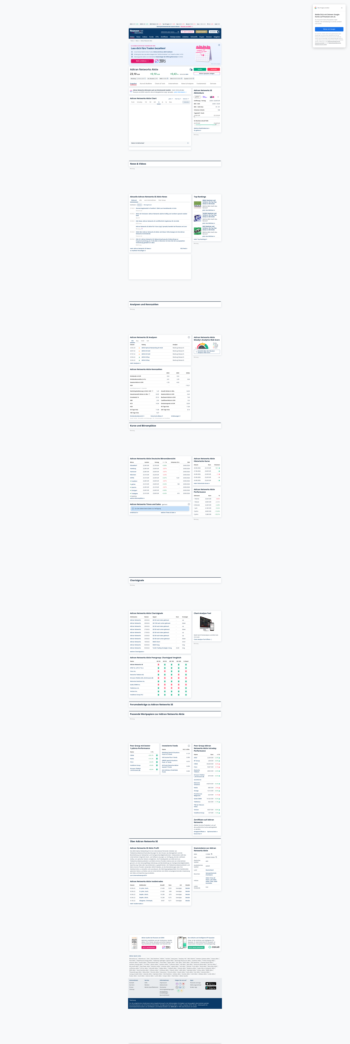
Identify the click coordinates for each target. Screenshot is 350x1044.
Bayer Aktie (171, 962)
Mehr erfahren (141, 61)
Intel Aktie (194, 974)
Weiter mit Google (329, 29)
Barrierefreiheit (164, 995)
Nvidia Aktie (142, 962)
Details (187, 888)
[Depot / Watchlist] (190, 69)
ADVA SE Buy (146, 357)
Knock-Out (197, 834)
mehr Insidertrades (136, 903)
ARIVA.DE (173, 1007)
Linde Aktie (211, 974)
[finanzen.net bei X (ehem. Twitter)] (177, 987)
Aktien (132, 37)
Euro (198, 24)
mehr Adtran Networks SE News (140, 248)
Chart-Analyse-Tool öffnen (202, 639)
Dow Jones (174, 959)
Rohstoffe (194, 37)
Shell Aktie (175, 976)
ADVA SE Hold (146, 351)
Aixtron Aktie (149, 976)
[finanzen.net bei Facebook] (180, 983)
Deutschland (210, 870)
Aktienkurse (142, 959)
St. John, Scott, (144, 888)
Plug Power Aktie (145, 966)
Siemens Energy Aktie (135, 964)
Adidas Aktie (177, 974)
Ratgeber (217, 37)
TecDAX (167, 959)
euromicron (197, 780)
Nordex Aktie (186, 974)
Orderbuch (133, 512)
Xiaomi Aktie (181, 972)
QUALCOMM (198, 799)
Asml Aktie (141, 976)
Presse (131, 987)
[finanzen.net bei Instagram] (177, 983)
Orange (196, 791)
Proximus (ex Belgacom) (198, 794)
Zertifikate (164, 37)
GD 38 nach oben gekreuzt (161, 626)
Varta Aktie (189, 972)
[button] (187, 31)
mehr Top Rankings (200, 239)
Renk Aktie (203, 966)
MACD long (156, 645)
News (138, 37)
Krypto (201, 37)
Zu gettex (197, 130)
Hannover (133, 471)
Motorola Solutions (197, 783)
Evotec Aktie (133, 976)
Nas (177, 24)
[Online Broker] (136, 33)
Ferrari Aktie (144, 968)
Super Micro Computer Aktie (206, 968)
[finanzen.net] (136, 31)
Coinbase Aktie (164, 970)
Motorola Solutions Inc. (137, 681)
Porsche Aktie (155, 972)
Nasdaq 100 (182, 959)
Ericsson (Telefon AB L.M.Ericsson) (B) (141, 678)
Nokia (132, 759)
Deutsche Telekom (197, 771)
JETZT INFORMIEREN (149, 947)
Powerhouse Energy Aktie (144, 960)
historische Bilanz (156, 416)
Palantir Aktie (174, 970)
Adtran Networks (135, 620)
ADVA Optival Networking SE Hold (152, 348)
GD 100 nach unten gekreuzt (161, 623)
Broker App (193, 987)
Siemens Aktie (163, 964)
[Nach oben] (217, 1042)
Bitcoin (187, 24)
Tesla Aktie (163, 962)
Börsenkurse (133, 959)
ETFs (157, 37)
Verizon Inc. (133, 691)
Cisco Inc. (133, 671)
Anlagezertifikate (199, 831)
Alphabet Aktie (191, 970)
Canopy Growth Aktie (135, 974)
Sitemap (131, 989)
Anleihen (185, 37)
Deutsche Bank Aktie (200, 964)
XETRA (132, 478)
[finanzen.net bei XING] (183, 987)
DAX (131, 24)
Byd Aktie (189, 964)
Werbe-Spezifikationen (151, 987)
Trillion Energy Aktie (208, 960)
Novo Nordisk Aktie (142, 970)
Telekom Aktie (172, 968)
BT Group (197, 761)
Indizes (144, 37)
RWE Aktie (132, 970)
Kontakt (131, 983)
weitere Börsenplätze (137, 498)
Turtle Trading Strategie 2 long (162, 648)
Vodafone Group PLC (136, 695)
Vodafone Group (135, 765)
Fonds (151, 37)
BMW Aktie (209, 970)
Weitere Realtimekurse (201, 128)
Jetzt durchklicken (208, 210)
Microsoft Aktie (133, 966)
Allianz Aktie (154, 964)
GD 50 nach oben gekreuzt (161, 620)
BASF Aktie (186, 962)
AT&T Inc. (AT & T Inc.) (136, 668)
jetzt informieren (179, 92)
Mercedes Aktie (212, 966)
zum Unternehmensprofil (138, 875)
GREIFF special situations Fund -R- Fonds (169, 761)
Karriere (131, 985)
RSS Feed (183, 248)
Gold (216, 24)
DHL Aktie (179, 962)
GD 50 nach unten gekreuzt (161, 629)
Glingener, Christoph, (146, 900)
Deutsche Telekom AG (137, 674)
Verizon (196, 810)
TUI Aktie (146, 964)
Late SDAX (213, 880)
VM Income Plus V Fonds (169, 757)
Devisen (209, 37)
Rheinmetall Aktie (153, 962)
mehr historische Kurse (201, 483)
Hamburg (133, 468)
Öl (207, 24)
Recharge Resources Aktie (183, 960)
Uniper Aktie (166, 976)
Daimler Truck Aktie (193, 966)
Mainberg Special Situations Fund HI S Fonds (170, 753)
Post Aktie (132, 960)
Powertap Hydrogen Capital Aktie (163, 960)
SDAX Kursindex (211, 882)
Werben (147, 985)
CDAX (211, 881)
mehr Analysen (135, 363)
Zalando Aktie (147, 974)
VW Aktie (182, 964)
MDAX (162, 959)
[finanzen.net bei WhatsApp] (178, 990)
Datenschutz (163, 985)
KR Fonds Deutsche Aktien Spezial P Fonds (170, 766)
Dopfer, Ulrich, (143, 894)
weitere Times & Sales (168, 512)
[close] (342, 8)
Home (132, 41)
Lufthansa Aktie (174, 964)
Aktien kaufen (184, 976)
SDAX (207, 878)
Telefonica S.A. (134, 688)
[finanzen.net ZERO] (160, 61)
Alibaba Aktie (203, 974)
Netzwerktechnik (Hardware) (211, 874)
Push (132, 102)
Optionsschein (212, 831)
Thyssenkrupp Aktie (135, 972)
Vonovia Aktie (205, 972)
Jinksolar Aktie (165, 966)
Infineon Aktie (154, 970)
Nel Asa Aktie (212, 964)
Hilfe (146, 983)
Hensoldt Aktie (153, 968)
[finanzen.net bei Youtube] (183, 983)
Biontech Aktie (155, 966)
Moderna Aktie (191, 968)
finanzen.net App (195, 983)
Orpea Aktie (214, 959)
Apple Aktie (174, 966)
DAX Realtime (155, 959)
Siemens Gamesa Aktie (203, 959)
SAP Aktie (182, 966)
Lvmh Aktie (158, 976)
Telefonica (197, 802)
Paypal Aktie (163, 968)
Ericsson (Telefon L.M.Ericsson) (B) (135, 769)
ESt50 (141, 24)
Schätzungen (175, 416)
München (133, 475)
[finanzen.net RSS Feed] (181, 990)
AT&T (195, 758)
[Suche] (178, 31)
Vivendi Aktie (182, 968)
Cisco (131, 762)
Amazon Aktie (133, 962)
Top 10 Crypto (166, 24)
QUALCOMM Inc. (135, 685)
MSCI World (152, 24)
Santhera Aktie (196, 960)
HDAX (207, 881)
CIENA (132, 755)
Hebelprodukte (175, 37)
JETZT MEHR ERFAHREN (196, 947)
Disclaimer (163, 987)
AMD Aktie (182, 970)
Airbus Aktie (201, 970)
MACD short (156, 642)
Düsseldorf (133, 465)
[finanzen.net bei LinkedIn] (180, 987)
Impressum (163, 983)
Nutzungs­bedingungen (167, 989)
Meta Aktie (146, 972)
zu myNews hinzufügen (137, 250)
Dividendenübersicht (136, 416)
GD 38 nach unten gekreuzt (161, 639)
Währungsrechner (195, 985)
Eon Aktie (197, 972)
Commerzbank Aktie (206, 962)
